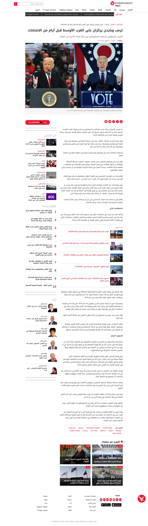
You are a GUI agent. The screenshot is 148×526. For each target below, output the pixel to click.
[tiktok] (104, 499)
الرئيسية (120, 24)
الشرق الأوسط (41, 172)
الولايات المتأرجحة (75, 431)
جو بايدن (85, 431)
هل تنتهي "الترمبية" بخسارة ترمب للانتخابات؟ (92, 266)
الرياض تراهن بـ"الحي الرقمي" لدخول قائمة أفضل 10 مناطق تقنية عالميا (35, 177)
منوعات (92, 9)
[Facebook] (120, 499)
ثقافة (100, 9)
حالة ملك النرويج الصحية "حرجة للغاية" (77, 460)
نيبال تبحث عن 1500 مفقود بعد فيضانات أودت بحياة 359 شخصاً (71, 14)
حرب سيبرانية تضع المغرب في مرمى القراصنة (39, 246)
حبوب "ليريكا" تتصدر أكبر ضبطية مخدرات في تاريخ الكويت (36, 165)
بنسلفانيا (103, 431)
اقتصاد (108, 9)
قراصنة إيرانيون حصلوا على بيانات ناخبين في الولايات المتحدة (86, 255)
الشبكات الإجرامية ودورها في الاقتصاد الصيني (36, 332)
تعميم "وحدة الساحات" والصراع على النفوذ (36, 356)
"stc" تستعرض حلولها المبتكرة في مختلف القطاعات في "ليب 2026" (36, 198)
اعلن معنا (93, 510)
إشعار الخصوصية (91, 499)
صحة (77, 9)
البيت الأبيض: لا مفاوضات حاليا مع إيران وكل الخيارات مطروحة (40, 262)
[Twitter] (117, 499)
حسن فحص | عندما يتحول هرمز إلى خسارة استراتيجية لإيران (40, 278)
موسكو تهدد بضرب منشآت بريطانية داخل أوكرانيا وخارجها (109, 14)
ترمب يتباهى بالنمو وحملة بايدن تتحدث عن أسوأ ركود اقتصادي (85, 243)
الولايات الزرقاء (117, 433)
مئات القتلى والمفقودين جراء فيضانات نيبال (39, 270)
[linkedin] (107, 499)
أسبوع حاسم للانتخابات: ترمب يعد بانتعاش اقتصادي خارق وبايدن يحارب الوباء (85, 279)
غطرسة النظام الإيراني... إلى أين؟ (37, 369)
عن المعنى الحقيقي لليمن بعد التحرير (36, 344)
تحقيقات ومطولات (65, 9)
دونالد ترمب (94, 431)
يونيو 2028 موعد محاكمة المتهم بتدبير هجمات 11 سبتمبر (76, 482)
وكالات (120, 40)
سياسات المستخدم (90, 496)
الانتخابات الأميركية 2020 (93, 428)
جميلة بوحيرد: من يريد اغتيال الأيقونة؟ (37, 307)
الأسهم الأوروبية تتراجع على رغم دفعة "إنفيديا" (35, 154)
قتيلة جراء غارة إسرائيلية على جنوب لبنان (36, 187)
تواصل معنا (92, 506)
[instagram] (114, 499)
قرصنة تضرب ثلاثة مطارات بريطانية (107, 461)
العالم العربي (41, 184)
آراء (115, 9)
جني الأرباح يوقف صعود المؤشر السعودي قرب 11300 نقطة (35, 144)
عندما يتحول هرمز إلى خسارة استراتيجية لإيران (37, 319)
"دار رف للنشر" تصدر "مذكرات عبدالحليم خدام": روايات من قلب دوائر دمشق (39, 237)
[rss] (101, 499)
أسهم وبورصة (41, 140)
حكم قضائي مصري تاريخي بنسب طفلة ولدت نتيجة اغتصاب (39, 227)
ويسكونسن (71, 428)
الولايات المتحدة (107, 428)
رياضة (84, 9)
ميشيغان (80, 428)
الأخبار (130, 9)
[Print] (105, 121)
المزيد (37, 9)
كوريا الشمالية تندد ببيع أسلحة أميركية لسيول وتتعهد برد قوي (108, 482)
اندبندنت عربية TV (49, 9)
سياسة (122, 9)
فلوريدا (111, 431)
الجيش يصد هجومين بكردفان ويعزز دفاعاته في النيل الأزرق (33, 14)
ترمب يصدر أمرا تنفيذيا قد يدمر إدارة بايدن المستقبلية (88, 231)
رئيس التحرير (92, 503)
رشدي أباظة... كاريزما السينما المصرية (39, 285)
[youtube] (110, 499)
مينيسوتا (118, 431)
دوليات (107, 24)
